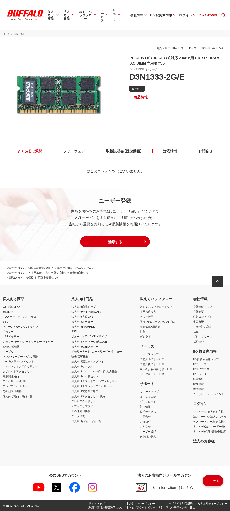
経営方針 (198, 379)
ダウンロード (148, 402)
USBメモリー (11, 336)
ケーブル (8, 351)
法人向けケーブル (82, 366)
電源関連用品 (11, 376)
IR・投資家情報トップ (206, 359)
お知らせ (145, 426)
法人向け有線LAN (82, 316)
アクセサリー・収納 (14, 381)
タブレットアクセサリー (17, 371)
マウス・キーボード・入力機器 (20, 356)
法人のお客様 (204, 440)
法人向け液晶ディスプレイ (87, 361)
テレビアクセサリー (15, 386)
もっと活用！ (147, 316)
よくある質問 (148, 397)
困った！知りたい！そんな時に (157, 321)
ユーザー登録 (148, 431)
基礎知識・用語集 (150, 326)
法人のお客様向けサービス (156, 369)
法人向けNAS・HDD (83, 326)
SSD (5, 321)
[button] (115, 241)
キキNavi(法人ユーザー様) (209, 426)
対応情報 (145, 407)
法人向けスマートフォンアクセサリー (94, 381)
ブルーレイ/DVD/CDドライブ (20, 326)
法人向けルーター (82, 321)
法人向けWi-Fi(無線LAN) (86, 312)
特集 (142, 331)
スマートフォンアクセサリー (20, 366)
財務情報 (198, 384)
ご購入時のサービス (152, 359)
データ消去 (78, 416)
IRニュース (200, 364)
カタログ (145, 421)
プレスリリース (202, 336)
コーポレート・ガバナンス (208, 394)
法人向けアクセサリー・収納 (88, 396)
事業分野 (198, 321)
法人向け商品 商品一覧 (86, 421)
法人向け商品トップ (83, 307)
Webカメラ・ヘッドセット (18, 361)
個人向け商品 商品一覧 (17, 396)
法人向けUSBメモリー (85, 346)
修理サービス (148, 411)
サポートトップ (149, 391)
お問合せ (145, 416)
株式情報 (198, 389)
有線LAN (8, 312)
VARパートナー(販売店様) (209, 421)
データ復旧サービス (152, 374)
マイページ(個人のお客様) (209, 411)
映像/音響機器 (11, 346)
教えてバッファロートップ (156, 307)
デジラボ (145, 336)
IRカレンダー (201, 374)
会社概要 (198, 312)
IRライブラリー (202, 369)
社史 (196, 331)
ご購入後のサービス (152, 364)
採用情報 (198, 341)
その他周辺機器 (12, 391)
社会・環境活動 (202, 326)
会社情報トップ (202, 307)
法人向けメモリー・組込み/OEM (90, 341)
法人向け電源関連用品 (84, 391)
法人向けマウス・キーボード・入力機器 (94, 371)
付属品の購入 (148, 436)
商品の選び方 (148, 312)
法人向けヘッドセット (84, 376)
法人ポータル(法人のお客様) (210, 416)
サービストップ (149, 354)
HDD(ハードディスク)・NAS (19, 316)
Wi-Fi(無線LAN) (12, 307)
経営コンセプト (202, 316)
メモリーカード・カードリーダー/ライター (28, 341)
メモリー (8, 331)
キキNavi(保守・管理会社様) (209, 431)
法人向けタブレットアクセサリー (91, 386)
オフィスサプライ (82, 406)
